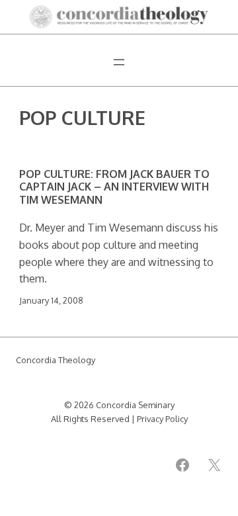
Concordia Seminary (135, 405)
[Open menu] (119, 62)
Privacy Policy (162, 418)
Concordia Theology (55, 360)
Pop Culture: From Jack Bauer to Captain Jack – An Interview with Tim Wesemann (114, 186)
